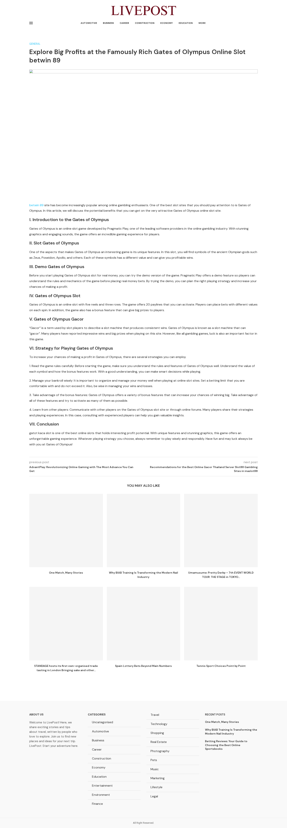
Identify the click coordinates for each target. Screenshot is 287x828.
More (202, 23)
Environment (101, 795)
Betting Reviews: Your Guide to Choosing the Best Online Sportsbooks (226, 745)
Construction (144, 23)
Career (124, 23)
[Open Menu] (31, 23)
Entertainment (102, 786)
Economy (166, 23)
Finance (97, 804)
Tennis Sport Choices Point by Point (221, 666)
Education (186, 23)
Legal (154, 796)
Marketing (158, 778)
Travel (155, 715)
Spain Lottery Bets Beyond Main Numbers (143, 666)
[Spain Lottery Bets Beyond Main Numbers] (143, 623)
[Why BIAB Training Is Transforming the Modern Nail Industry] (143, 530)
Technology (159, 724)
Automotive (89, 23)
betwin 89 (36, 205)
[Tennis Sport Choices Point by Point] (221, 623)
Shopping (157, 733)
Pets (154, 760)
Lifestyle (156, 787)
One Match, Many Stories (66, 572)
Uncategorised (102, 722)
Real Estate (159, 742)
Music (155, 769)
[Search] (256, 23)
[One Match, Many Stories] (66, 530)
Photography (160, 751)
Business (108, 23)
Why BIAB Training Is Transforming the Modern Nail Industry (231, 731)
